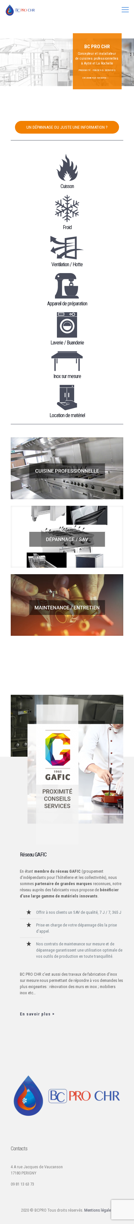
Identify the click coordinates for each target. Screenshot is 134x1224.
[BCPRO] (20, 10)
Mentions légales (98, 1210)
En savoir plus (35, 1014)
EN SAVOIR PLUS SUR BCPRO (95, 78)
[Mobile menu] (125, 9)
